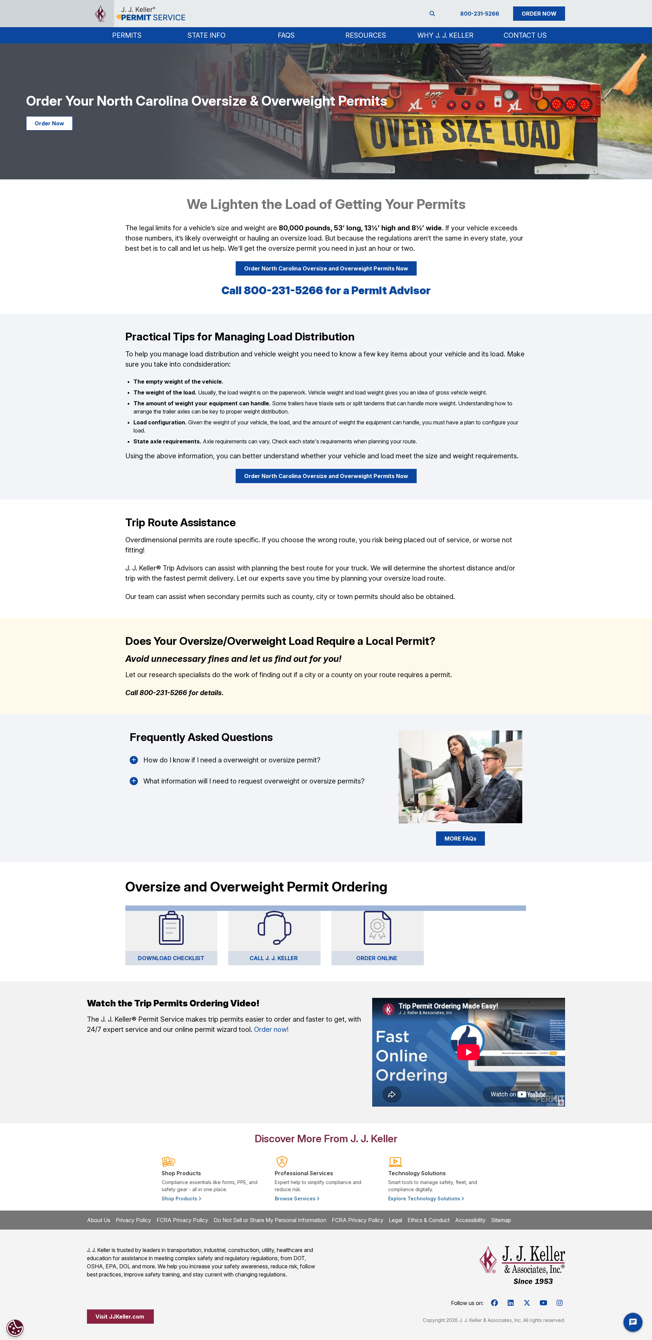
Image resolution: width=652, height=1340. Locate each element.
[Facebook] (494, 1303)
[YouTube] (543, 1303)
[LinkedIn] (510, 1303)
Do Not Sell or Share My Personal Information (270, 1220)
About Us (98, 1220)
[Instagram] (559, 1303)
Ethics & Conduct (429, 1220)
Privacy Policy (133, 1220)
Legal (395, 1220)
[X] (527, 1303)
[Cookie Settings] (14, 1328)
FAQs (286, 35)
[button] (127, 35)
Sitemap (501, 1220)
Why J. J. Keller (445, 35)
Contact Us (525, 35)
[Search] (433, 13)
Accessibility (470, 1220)
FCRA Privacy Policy (182, 1220)
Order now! (271, 1029)
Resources (365, 35)
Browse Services (296, 1198)
